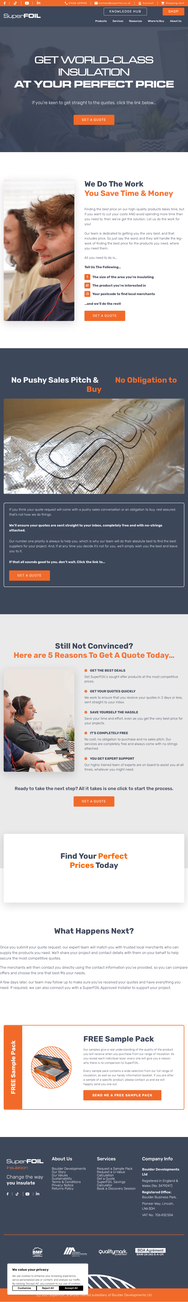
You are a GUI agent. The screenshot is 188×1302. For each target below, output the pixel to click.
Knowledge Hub (125, 11)
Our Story (59, 1172)
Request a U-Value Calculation (111, 1173)
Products (101, 21)
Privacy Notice (62, 1185)
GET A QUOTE (94, 120)
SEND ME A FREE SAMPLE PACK (122, 1095)
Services (118, 21)
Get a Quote (106, 1179)
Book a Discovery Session (116, 1188)
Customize (24, 1288)
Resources (135, 21)
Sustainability (62, 1179)
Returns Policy (63, 1188)
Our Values (60, 1175)
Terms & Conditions (66, 1182)
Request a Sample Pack (115, 1169)
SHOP (173, 11)
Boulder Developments (69, 1169)
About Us (175, 21)
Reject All (48, 1288)
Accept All (71, 1288)
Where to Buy (156, 21)
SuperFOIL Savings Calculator (111, 1183)
